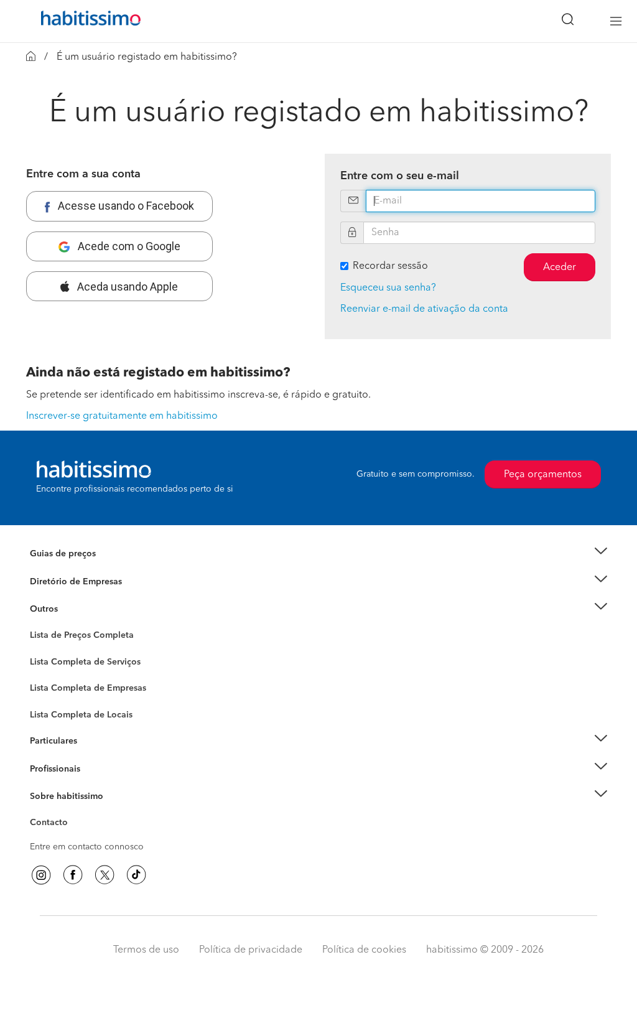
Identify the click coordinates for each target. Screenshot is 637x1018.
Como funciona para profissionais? (99, 784)
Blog (39, 624)
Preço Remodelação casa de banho (100, 569)
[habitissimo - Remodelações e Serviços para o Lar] (86, 21)
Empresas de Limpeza (73, 609)
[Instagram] (41, 875)
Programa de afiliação (73, 837)
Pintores (46, 683)
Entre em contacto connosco (87, 847)
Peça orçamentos (543, 475)
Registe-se (50, 769)
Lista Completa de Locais (81, 715)
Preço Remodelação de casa (86, 581)
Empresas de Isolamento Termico (96, 671)
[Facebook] (73, 875)
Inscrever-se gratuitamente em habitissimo (122, 416)
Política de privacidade (250, 950)
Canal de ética (58, 824)
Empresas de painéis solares (86, 596)
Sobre (42, 812)
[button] (318, 554)
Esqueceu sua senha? (388, 288)
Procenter (49, 662)
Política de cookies (364, 950)
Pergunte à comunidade (77, 637)
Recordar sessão (390, 266)
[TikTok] (136, 875)
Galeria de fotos (62, 649)
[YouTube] (104, 875)
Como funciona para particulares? (97, 756)
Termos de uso (146, 950)
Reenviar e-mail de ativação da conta (424, 309)
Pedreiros (49, 696)
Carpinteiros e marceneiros (84, 708)
